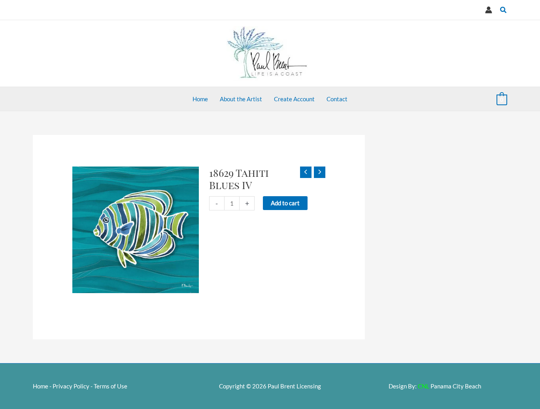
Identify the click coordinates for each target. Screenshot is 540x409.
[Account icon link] (488, 9)
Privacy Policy (71, 386)
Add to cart (285, 202)
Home (40, 386)
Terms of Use (110, 386)
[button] (503, 10)
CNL (423, 386)
